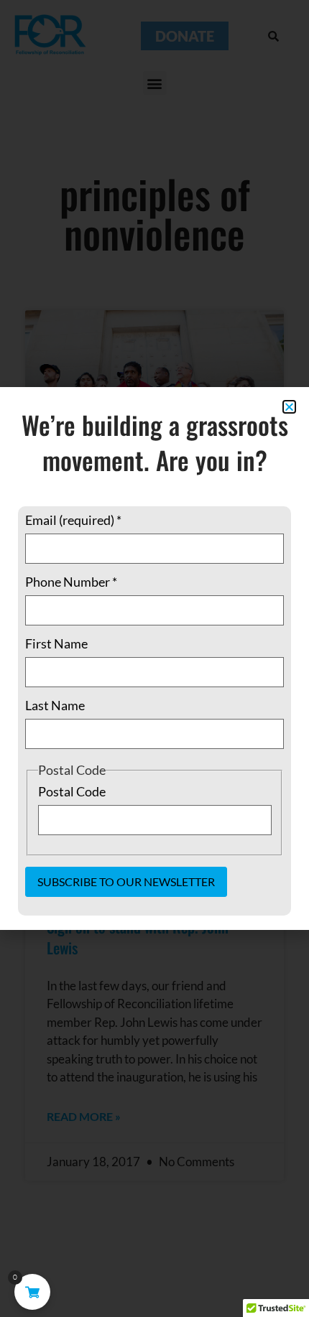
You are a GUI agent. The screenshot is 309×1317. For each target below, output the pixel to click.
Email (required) (73, 519)
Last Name (55, 705)
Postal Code (72, 791)
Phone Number (71, 581)
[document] (154, 658)
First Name (56, 643)
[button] (289, 406)
